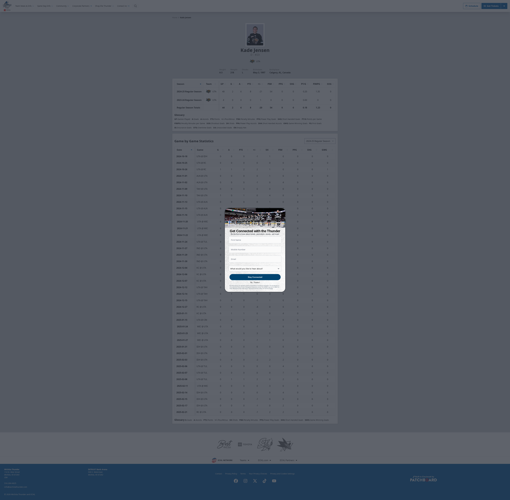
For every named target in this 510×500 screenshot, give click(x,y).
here (271, 288)
